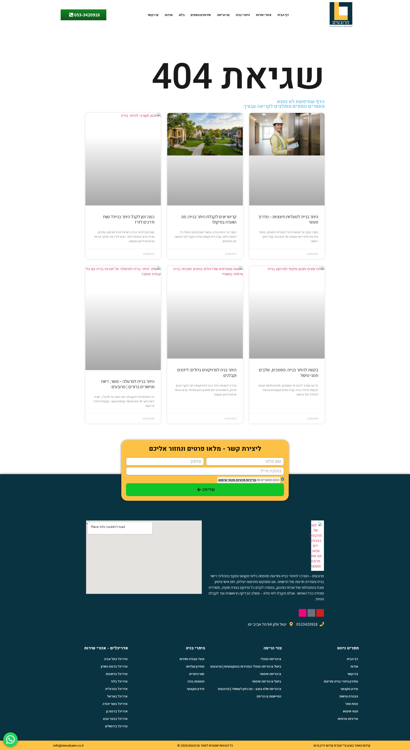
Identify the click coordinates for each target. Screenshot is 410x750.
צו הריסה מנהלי (271, 659)
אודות (169, 15)
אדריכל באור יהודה (114, 704)
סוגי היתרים (196, 674)
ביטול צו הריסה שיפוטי (266, 681)
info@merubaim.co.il (68, 745)
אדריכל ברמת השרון (114, 666)
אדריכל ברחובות (116, 674)
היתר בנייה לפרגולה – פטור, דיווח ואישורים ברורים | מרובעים (127, 384)
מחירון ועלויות (195, 666)
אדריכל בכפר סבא (115, 718)
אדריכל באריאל (117, 696)
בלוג (182, 15)
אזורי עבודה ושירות (191, 659)
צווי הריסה (273, 648)
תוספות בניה (195, 681)
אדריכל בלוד (119, 681)
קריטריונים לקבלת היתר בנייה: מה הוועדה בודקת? (208, 219)
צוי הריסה (223, 15)
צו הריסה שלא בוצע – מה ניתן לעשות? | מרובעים (249, 689)
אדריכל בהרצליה (116, 689)
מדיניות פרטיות (245, 480)
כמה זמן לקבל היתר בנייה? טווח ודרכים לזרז (128, 219)
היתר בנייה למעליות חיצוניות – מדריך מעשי (288, 219)
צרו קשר (153, 15)
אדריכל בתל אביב (115, 659)
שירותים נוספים (201, 15)
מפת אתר (351, 704)
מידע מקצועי (349, 689)
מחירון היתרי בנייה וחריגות (341, 681)
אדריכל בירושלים (116, 726)
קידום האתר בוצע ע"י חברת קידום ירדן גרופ (341, 745)
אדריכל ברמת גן (116, 711)
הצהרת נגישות (348, 696)
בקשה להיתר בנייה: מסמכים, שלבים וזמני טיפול (288, 372)
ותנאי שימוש (226, 480)
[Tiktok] (311, 613)
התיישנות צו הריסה (268, 696)
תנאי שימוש (350, 711)
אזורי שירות (263, 15)
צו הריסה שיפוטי (270, 674)
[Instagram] (302, 613)
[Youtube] (320, 613)
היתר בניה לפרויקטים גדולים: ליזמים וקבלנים (206, 372)
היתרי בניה (243, 15)
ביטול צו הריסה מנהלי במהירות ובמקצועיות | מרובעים (245, 666)
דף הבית (283, 15)
